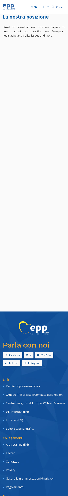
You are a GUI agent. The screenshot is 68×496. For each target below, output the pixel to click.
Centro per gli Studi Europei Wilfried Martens (35, 403)
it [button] (44, 7)
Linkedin (13, 363)
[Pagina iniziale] (9, 7)
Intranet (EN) (14, 420)
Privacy (10, 470)
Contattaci (12, 461)
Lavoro (10, 453)
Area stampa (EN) (17, 444)
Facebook (14, 355)
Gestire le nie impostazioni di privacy (30, 478)
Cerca (59, 7)
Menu (35, 7)
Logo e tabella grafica (20, 429)
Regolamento (15, 487)
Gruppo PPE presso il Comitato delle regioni (34, 395)
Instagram (34, 363)
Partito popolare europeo (23, 386)
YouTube (46, 355)
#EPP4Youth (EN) (17, 412)
